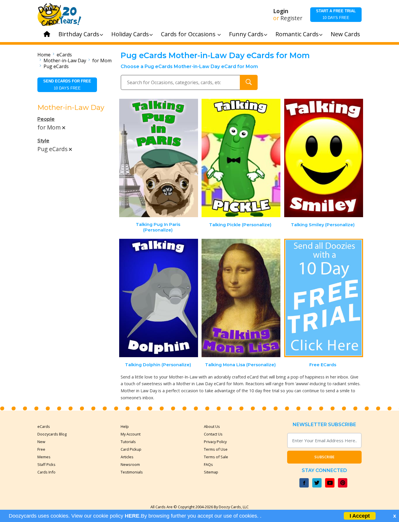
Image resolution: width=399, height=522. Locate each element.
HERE (132, 516)
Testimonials (132, 472)
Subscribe (324, 456)
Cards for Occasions (189, 34)
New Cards (345, 34)
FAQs (208, 464)
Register (291, 18)
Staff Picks (46, 464)
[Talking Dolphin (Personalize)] (158, 298)
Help (125, 426)
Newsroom (130, 464)
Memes (44, 456)
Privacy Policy (215, 441)
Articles (127, 456)
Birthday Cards (78, 34)
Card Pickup (131, 449)
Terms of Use (216, 449)
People (46, 119)
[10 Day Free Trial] (323, 298)
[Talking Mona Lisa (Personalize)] (241, 298)
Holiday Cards (130, 34)
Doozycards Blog (52, 434)
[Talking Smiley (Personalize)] (323, 158)
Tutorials (128, 441)
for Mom (102, 60)
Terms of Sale (216, 456)
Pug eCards (56, 66)
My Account (130, 434)
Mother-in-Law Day (65, 60)
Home (44, 55)
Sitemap (211, 472)
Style (43, 141)
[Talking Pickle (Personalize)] (241, 158)
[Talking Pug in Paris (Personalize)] (158, 158)
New (41, 441)
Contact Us (213, 434)
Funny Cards (246, 34)
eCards (64, 55)
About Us (212, 426)
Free (41, 449)
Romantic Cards (297, 34)
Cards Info (46, 472)
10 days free (336, 14)
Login (280, 11)
